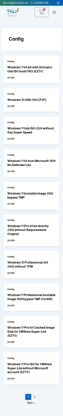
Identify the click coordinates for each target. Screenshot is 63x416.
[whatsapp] (58, 3)
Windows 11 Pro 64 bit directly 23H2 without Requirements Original (28, 230)
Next (31, 402)
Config (10, 61)
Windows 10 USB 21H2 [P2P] (26, 100)
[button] (54, 12)
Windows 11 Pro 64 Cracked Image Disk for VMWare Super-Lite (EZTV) (31, 331)
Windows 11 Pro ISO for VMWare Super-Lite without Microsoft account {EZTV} (29, 368)
